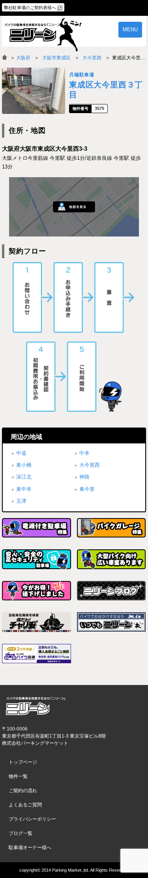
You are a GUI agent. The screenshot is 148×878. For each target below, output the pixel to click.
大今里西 (91, 58)
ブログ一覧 (20, 833)
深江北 (24, 477)
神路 (84, 477)
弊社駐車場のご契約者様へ (30, 7)
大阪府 (23, 58)
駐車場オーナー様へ (30, 847)
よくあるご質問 (25, 805)
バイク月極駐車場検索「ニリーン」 (35, 706)
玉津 (21, 501)
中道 (21, 453)
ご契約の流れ (23, 790)
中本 (84, 453)
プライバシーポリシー (32, 819)
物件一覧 (18, 776)
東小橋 (24, 465)
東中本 (24, 489)
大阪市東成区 (56, 58)
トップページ (23, 762)
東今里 (87, 489)
